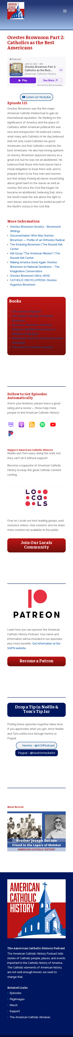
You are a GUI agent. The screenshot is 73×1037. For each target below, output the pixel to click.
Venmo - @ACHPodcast (38, 745)
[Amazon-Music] (12, 424)
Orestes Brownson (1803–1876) (30, 275)
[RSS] (33, 424)
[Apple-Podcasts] (23, 424)
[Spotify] (44, 424)
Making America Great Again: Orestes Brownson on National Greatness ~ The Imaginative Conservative (35, 267)
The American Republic (27, 311)
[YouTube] (54, 424)
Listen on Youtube (38, 97)
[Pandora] (12, 433)
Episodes (15, 993)
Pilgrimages (17, 999)
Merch (14, 1005)
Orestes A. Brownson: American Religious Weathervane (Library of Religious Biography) (33, 329)
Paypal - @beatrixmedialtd (36, 753)
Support (15, 1011)
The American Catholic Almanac (30, 1017)
